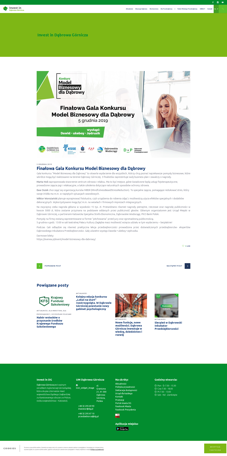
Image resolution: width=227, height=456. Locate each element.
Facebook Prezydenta (125, 409)
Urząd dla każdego (124, 393)
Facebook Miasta (123, 406)
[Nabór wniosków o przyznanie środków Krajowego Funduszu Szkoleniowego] (54, 301)
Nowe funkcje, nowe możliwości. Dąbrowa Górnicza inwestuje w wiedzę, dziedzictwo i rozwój (128, 328)
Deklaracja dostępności (126, 390)
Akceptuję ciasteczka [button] (215, 448)
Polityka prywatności (125, 387)
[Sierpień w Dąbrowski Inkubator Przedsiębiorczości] (172, 305)
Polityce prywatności (97, 449)
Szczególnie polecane (61, 314)
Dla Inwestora (55, 310)
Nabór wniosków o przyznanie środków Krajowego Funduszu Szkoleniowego (50, 322)
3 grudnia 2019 (44, 164)
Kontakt (119, 396)
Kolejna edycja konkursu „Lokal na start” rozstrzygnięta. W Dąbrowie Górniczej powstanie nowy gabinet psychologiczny (93, 302)
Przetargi (119, 400)
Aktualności (42, 310)
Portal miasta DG (123, 403)
